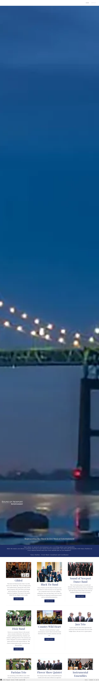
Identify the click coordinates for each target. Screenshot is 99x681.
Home (87, 2)
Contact (93, 2)
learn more (18, 598)
